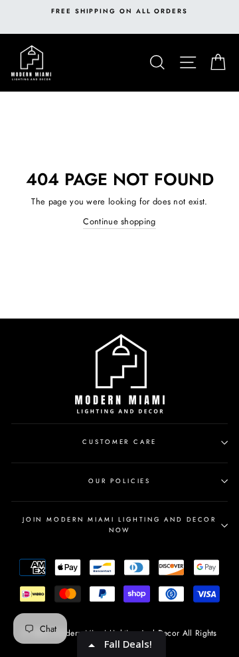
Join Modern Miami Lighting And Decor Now (119, 524)
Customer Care (119, 442)
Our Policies (119, 481)
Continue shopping (119, 221)
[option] (119, 12)
